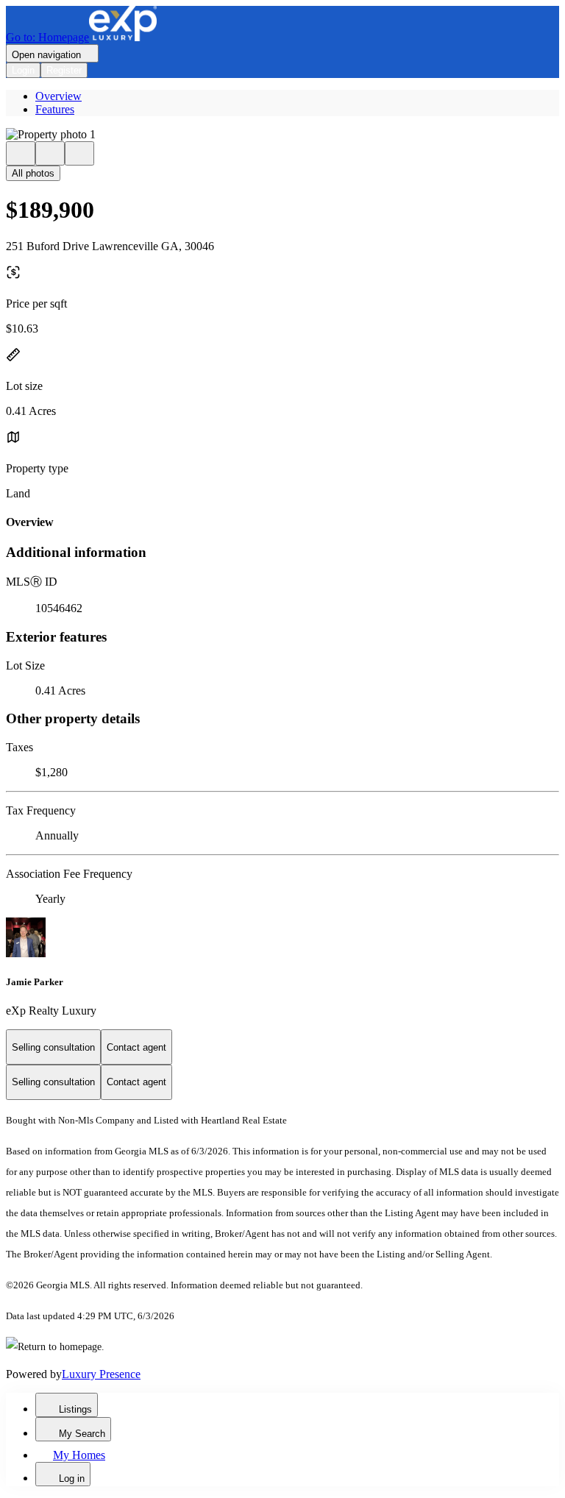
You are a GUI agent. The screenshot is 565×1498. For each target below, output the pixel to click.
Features (54, 109)
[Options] (20, 153)
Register (64, 70)
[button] (282, 134)
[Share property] (79, 153)
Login (23, 70)
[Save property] (50, 153)
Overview (58, 96)
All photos (33, 173)
